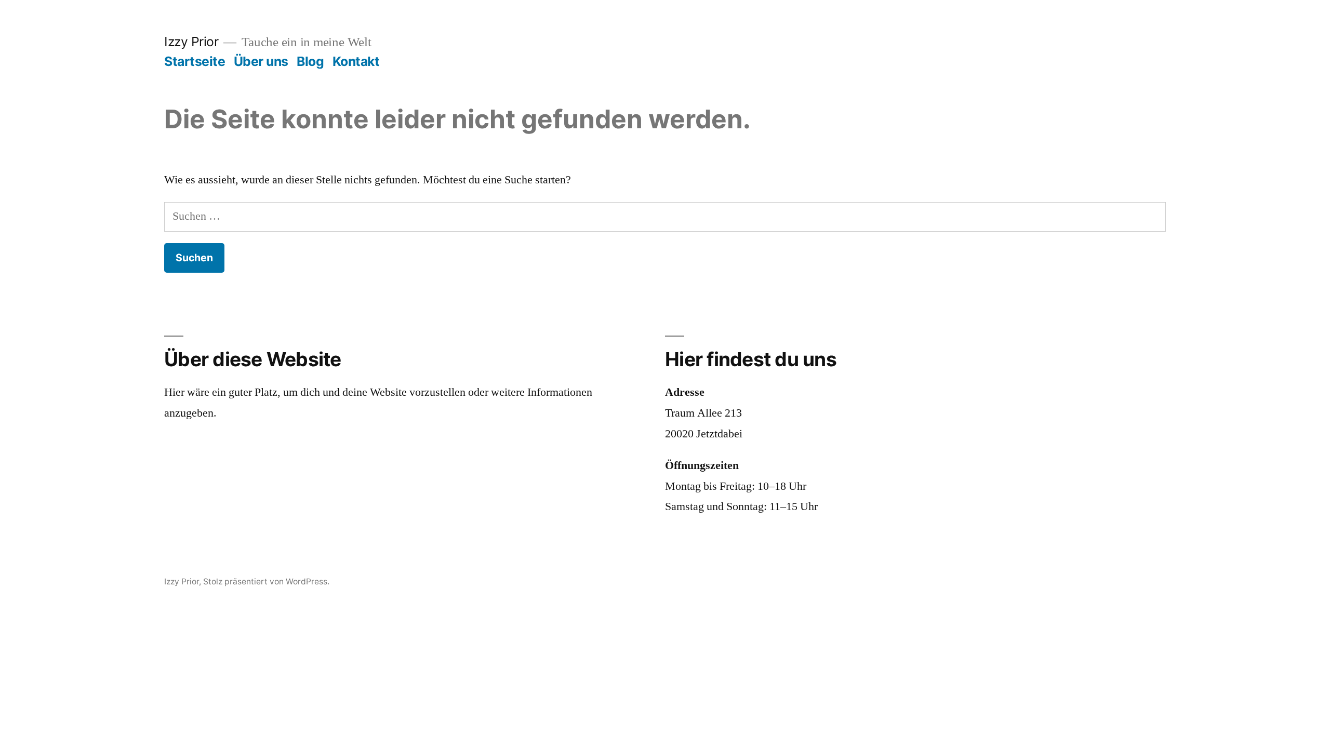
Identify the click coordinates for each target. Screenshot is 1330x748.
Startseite (194, 61)
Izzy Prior (191, 41)
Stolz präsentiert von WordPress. (266, 581)
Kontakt (356, 61)
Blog (310, 61)
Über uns (261, 61)
